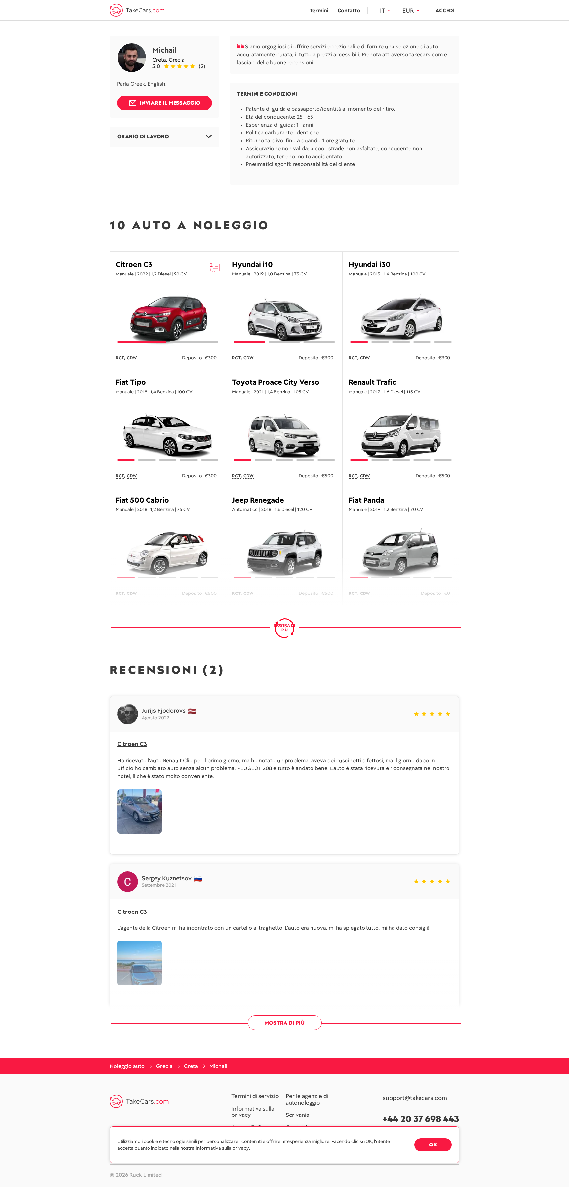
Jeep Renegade (258, 500)
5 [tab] (443, 342)
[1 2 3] (284, 318)
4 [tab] (422, 342)
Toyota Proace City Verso (275, 382)
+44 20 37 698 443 (421, 1119)
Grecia (177, 59)
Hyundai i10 (252, 264)
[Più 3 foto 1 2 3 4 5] (401, 436)
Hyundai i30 (370, 264)
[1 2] (168, 318)
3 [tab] (319, 342)
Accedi (445, 10)
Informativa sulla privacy (252, 1112)
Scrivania (297, 1115)
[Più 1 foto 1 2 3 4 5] (401, 318)
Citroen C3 (134, 264)
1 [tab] (141, 342)
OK (433, 1144)
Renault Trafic (372, 382)
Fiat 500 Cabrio (142, 500)
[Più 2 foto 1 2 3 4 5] (168, 554)
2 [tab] (194, 342)
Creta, (160, 59)
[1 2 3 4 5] (284, 436)
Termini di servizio (255, 1096)
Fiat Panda (366, 500)
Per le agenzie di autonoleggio (307, 1099)
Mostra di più (284, 1022)
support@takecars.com (415, 1098)
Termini (319, 10)
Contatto (349, 10)
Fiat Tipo (131, 382)
